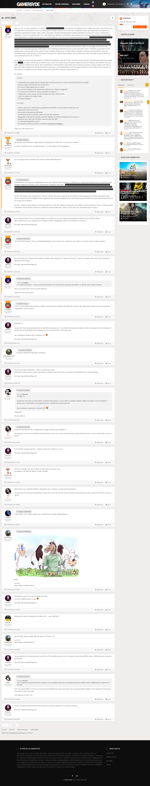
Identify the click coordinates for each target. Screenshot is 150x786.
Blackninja (8, 537)
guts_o (8, 34)
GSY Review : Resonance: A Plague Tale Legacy (131, 213)
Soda (8, 396)
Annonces (130, 85)
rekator (8, 517)
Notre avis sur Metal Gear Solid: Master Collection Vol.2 (133, 192)
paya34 (8, 622)
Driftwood (8, 146)
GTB (8, 433)
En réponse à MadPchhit (24, 511)
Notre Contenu (62, 4)
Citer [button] (109, 133)
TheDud (126, 110)
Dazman (8, 225)
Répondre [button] (100, 133)
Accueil (19, 10)
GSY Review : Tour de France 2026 (131, 172)
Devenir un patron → (140, 27)
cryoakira (8, 186)
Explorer (76, 4)
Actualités (47, 4)
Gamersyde (68, 780)
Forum (86, 4)
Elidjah (126, 90)
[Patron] (8, 435)
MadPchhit (8, 166)
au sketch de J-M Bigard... (55, 124)
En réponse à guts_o (22, 140)
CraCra (126, 149)
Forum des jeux (38, 10)
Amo (125, 143)
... (6, 23)
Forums (27, 10)
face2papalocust (9, 356)
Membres (121, 85)
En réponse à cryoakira (23, 278)
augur (8, 682)
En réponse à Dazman (23, 239)
